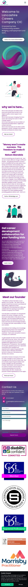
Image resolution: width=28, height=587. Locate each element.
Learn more (7, 263)
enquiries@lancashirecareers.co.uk (15, 402)
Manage (21, 584)
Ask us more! (8, 134)
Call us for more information (13, 39)
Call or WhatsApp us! (11, 196)
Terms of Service (15, 432)
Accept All (7, 584)
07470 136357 (10, 398)
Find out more (8, 375)
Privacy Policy (5, 432)
